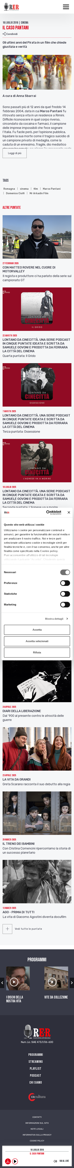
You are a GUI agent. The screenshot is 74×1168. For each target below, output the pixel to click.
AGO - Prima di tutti (18, 912)
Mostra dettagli (54, 618)
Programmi (35, 1055)
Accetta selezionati (37, 641)
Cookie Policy (37, 1141)
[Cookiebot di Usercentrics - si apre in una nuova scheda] (46, 512)
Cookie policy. (49, 551)
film (36, 188)
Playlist (35, 1069)
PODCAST (35, 1076)
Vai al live (64, 1161)
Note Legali (37, 1129)
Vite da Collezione (56, 997)
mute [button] (55, 1161)
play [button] (15, 1161)
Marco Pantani (52, 188)
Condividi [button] (12, 34)
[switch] (65, 583)
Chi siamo (35, 1082)
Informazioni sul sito (37, 1123)
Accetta (37, 629)
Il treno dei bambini (19, 844)
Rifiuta (37, 652)
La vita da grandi (17, 779)
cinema (24, 188)
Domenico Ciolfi (15, 193)
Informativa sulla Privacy (37, 1135)
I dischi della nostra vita (14, 999)
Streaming (36, 1062)
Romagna (9, 188)
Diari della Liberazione (22, 711)
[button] (15, 153)
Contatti (37, 1117)
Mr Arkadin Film (39, 193)
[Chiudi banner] (69, 512)
